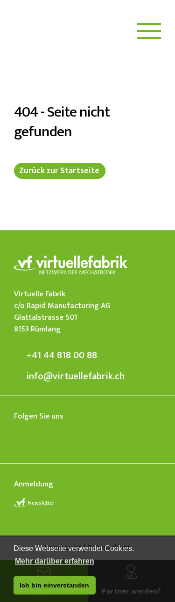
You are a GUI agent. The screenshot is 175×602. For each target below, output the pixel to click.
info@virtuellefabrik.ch (75, 376)
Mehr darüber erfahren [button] (54, 561)
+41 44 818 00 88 (61, 355)
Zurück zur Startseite (59, 171)
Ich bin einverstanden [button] (54, 585)
